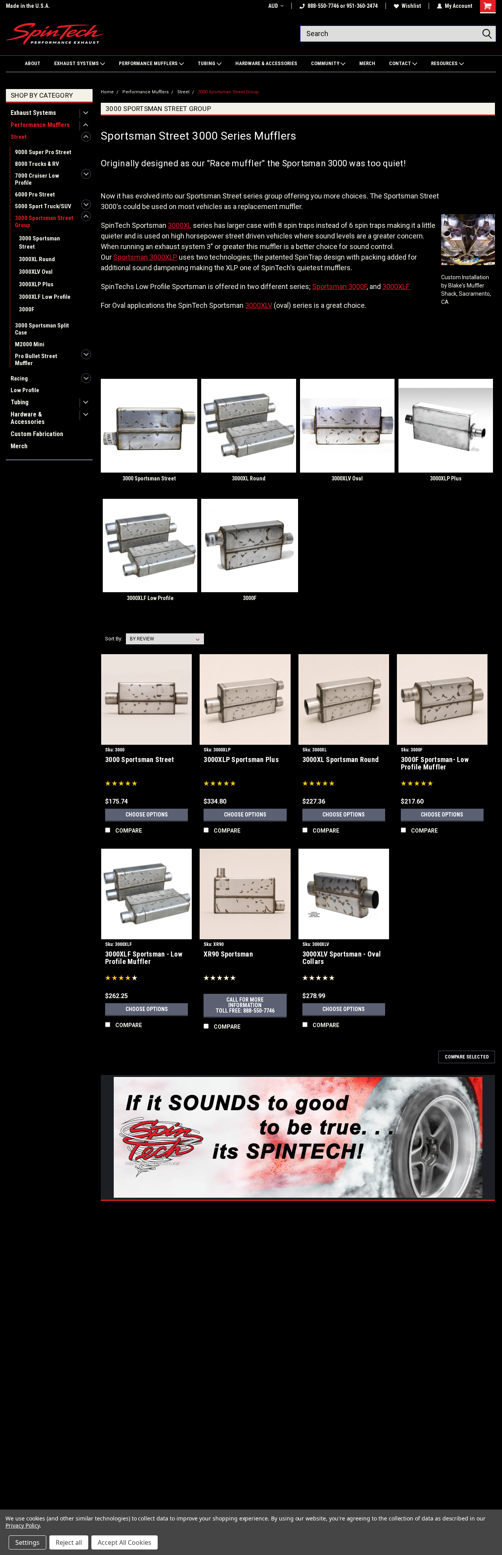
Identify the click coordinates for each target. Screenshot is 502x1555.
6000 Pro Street (35, 194)
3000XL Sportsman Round (340, 759)
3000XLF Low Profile (45, 296)
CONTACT (400, 63)
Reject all (69, 1542)
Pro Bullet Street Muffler (36, 360)
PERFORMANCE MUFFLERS (149, 63)
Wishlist (411, 6)
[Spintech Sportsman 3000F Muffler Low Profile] (410, 286)
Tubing (20, 402)
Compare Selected (467, 1057)
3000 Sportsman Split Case (42, 329)
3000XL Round (37, 259)
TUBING (207, 63)
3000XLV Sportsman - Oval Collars (341, 957)
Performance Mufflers (40, 125)
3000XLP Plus (36, 284)
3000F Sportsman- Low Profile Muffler (435, 763)
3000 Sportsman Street (39, 242)
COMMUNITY (325, 63)
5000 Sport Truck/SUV (43, 206)
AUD (273, 6)
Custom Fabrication (37, 434)
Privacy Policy (22, 1525)
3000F (27, 309)
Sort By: (113, 639)
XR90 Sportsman (228, 954)
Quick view (147, 739)
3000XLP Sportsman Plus (241, 759)
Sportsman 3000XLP (145, 257)
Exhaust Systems (33, 112)
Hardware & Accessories (28, 418)
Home (107, 92)
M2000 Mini (29, 344)
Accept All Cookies (124, 1542)
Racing (19, 378)
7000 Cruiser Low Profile (37, 179)
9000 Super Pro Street (43, 152)
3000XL (179, 225)
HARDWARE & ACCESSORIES (266, 63)
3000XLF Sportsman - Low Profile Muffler (143, 957)
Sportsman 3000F (339, 286)
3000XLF (395, 286)
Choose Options (147, 814)
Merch (19, 446)
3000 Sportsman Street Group (44, 222)
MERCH (367, 63)
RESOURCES (445, 63)
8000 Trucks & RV (37, 163)
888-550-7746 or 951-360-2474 (342, 6)
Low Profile (25, 390)
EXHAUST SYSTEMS (77, 63)
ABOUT (32, 63)
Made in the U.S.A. (28, 6)
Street (19, 136)
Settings (27, 1542)
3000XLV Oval (36, 271)
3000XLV (258, 305)
